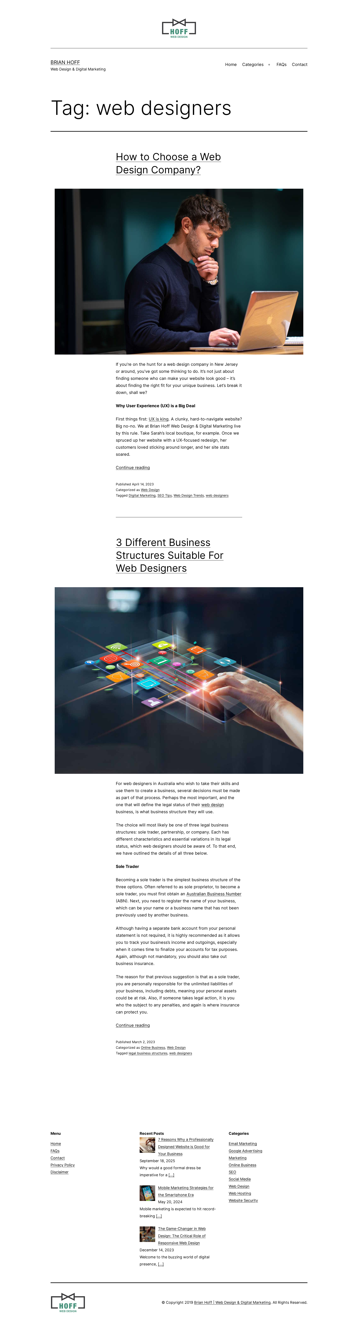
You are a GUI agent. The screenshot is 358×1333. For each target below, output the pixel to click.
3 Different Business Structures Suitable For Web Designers (170, 555)
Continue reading (133, 467)
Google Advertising (245, 1151)
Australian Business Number (213, 893)
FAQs (282, 64)
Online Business (153, 1047)
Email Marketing (243, 1143)
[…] (171, 1175)
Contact (299, 64)
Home (231, 64)
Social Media (240, 1179)
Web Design (150, 490)
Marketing (238, 1158)
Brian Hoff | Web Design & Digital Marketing (232, 1302)
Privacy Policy (63, 1165)
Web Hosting (240, 1193)
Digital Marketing (142, 495)
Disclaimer (60, 1172)
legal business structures (148, 1053)
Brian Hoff (65, 62)
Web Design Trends (189, 495)
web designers (217, 495)
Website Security (243, 1200)
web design (212, 804)
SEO (232, 1172)
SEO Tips (164, 495)
